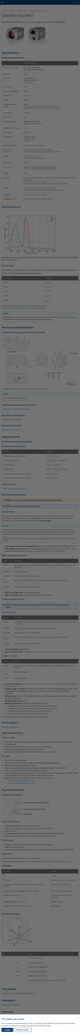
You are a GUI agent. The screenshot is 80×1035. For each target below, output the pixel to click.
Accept (7, 1030)
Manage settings (22, 1030)
